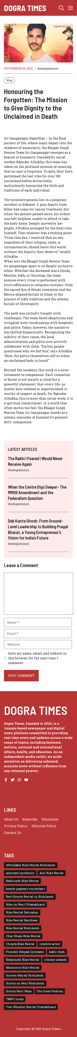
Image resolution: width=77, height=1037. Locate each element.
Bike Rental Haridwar (22, 920)
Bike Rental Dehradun (22, 912)
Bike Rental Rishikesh (22, 928)
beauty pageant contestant (25, 889)
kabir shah (57, 952)
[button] (61, 8)
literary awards (55, 960)
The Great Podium (50, 991)
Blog (9, 80)
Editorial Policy (44, 826)
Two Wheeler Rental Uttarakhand (31, 1007)
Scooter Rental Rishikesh (25, 975)
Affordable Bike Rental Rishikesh (30, 865)
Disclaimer (50, 819)
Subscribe (30, 819)
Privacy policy (16, 826)
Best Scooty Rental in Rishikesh (30, 896)
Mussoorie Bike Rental (22, 967)
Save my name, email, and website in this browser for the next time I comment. (37, 658)
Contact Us (12, 833)
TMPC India (14, 999)
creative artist (49, 944)
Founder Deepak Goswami (25, 952)
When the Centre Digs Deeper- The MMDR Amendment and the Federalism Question (37, 492)
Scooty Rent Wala (19, 991)
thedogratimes (47, 68)
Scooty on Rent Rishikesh (25, 983)
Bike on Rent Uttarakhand (25, 904)
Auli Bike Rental (51, 873)
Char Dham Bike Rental (23, 936)
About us (11, 819)
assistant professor (20, 873)
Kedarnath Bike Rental (22, 960)
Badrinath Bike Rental (22, 881)
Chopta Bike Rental (20, 944)
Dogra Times (25, 8)
